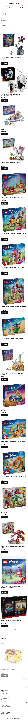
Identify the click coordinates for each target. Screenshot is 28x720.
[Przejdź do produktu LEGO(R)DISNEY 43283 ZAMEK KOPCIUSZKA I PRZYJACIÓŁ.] (14, 254)
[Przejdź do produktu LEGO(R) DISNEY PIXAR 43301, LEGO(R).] (14, 607)
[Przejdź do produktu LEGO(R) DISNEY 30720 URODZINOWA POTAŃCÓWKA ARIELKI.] (14, 570)
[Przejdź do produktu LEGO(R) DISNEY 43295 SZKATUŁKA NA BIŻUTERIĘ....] (14, 395)
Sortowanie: (3, 22)
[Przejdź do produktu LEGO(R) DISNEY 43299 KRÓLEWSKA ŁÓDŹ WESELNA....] (14, 115)
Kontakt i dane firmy (5, 690)
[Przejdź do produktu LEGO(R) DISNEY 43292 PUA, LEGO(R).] (14, 149)
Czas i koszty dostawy (6, 706)
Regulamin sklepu (5, 714)
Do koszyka (4, 63)
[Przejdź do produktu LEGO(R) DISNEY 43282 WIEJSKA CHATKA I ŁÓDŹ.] (14, 463)
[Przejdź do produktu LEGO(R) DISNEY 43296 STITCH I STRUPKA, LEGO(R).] (14, 326)
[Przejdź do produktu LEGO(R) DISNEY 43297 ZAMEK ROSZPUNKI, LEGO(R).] (14, 360)
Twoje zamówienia (5, 697)
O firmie (2, 691)
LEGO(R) (10, 11)
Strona (12, 29)
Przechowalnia (4, 699)
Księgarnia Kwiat (4, 11)
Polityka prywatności (5, 712)
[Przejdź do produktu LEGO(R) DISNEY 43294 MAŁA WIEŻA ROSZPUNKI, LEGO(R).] (14, 219)
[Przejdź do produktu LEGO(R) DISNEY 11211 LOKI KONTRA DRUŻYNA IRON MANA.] (14, 498)
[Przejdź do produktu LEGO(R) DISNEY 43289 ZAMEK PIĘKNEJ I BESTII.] (14, 291)
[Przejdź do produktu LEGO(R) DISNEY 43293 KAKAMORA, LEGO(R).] (14, 184)
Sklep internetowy (12, 718)
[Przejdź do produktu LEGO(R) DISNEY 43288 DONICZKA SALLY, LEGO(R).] (14, 44)
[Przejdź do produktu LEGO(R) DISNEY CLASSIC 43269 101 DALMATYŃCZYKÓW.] (14, 80)
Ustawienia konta (4, 698)
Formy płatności (4, 705)
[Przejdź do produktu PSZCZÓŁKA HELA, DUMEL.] (14, 655)
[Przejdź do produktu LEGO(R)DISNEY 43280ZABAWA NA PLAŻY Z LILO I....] (14, 429)
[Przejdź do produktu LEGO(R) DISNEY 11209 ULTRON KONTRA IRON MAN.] (14, 532)
